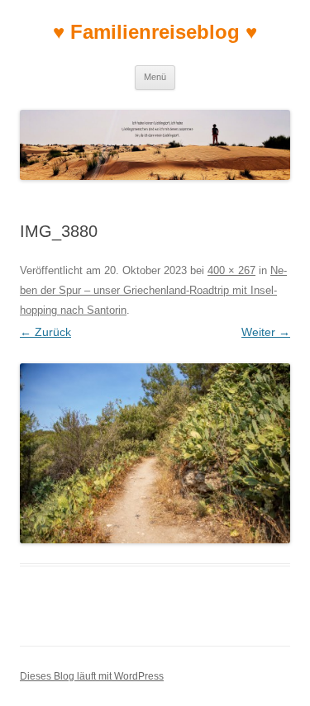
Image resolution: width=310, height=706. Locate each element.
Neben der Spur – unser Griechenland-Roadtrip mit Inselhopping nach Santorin (153, 290)
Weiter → (265, 332)
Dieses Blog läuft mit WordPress (92, 676)
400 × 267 (231, 270)
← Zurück (45, 332)
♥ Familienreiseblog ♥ (155, 32)
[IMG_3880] (155, 453)
